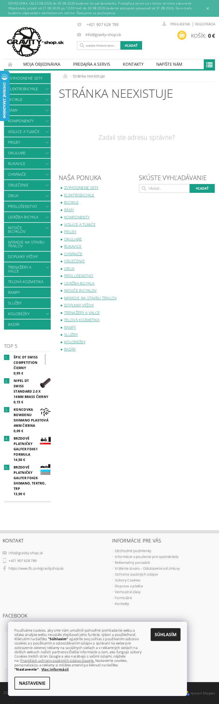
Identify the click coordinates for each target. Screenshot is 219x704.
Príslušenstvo (22, 206)
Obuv (13, 195)
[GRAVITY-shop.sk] (39, 42)
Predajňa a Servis (91, 64)
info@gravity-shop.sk (26, 552)
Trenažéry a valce (20, 269)
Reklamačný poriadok (132, 562)
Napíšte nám (169, 64)
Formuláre (123, 597)
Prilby (14, 142)
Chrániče (17, 174)
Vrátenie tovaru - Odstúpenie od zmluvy (147, 568)
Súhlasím (166, 634)
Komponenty (20, 120)
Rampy (14, 292)
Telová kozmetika (25, 281)
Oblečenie (18, 184)
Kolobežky (18, 313)
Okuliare (17, 152)
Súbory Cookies (127, 580)
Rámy (13, 110)
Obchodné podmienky (133, 550)
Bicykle (15, 99)
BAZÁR (13, 324)
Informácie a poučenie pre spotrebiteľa (146, 556)
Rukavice (17, 163)
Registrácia (205, 24)
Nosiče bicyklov (17, 229)
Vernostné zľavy (128, 591)
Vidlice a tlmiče (24, 131)
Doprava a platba (129, 586)
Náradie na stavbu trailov (26, 244)
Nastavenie (32, 683)
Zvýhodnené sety (25, 78)
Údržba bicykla (23, 217)
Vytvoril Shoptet (202, 693)
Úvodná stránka (10, 64)
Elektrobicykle (23, 88)
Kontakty (133, 64)
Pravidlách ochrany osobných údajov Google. (57, 660)
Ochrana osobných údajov (136, 574)
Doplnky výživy (23, 256)
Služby (15, 303)
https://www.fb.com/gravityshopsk (36, 568)
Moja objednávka (41, 64)
